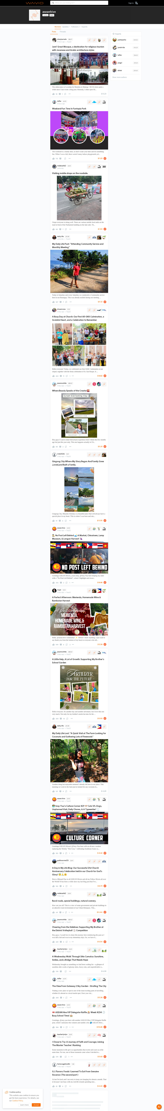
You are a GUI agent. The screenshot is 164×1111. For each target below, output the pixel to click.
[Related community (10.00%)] (94, 799)
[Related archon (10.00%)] (103, 166)
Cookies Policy (17, 1100)
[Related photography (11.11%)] (103, 455)
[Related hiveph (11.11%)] (94, 455)
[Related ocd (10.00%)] (99, 310)
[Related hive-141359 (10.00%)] (94, 166)
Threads (63, 31)
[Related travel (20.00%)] (99, 40)
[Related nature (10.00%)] (99, 926)
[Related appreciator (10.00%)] (94, 237)
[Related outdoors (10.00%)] (94, 1071)
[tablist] (79, 31)
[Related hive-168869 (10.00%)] (89, 102)
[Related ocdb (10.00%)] (94, 310)
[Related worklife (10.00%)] (99, 1071)
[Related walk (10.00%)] (89, 1071)
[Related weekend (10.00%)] (99, 102)
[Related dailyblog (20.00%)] (103, 40)
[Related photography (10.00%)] (99, 237)
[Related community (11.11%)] (94, 529)
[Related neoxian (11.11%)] (103, 529)
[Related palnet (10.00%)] (103, 310)
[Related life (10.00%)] (103, 237)
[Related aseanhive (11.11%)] (89, 455)
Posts (54, 31)
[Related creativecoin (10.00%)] (99, 384)
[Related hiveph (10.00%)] (103, 384)
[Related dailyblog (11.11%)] (99, 455)
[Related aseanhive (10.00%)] (89, 166)
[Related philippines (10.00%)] (99, 591)
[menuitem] (131, 3)
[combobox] (79, 2)
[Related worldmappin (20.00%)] (94, 40)
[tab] (54, 31)
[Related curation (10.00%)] (99, 799)
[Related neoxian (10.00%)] (103, 102)
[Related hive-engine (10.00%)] (94, 384)
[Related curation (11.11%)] (99, 529)
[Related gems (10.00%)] (94, 102)
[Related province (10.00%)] (103, 726)
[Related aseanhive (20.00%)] (89, 40)
